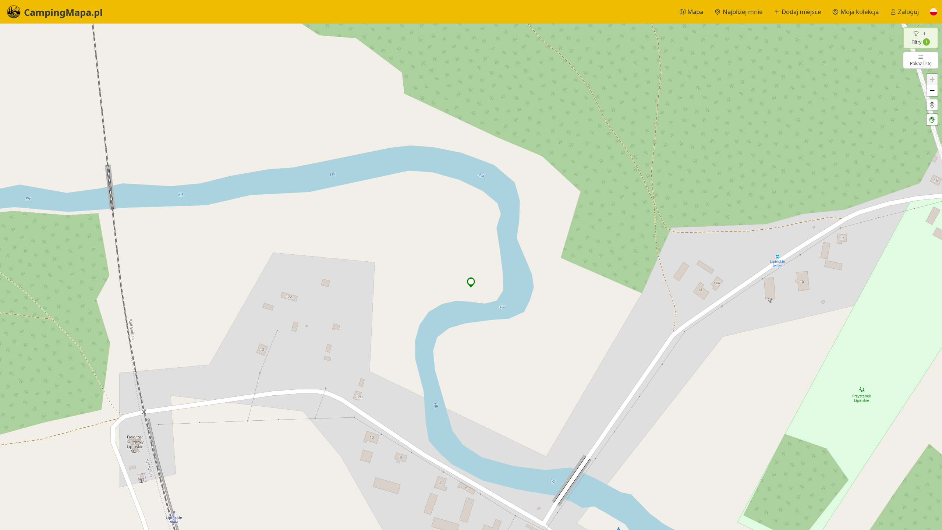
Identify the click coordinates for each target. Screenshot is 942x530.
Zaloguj (908, 11)
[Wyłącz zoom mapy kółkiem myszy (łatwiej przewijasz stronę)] (932, 119)
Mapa (695, 11)
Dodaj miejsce (801, 11)
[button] (934, 12)
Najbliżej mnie (742, 11)
